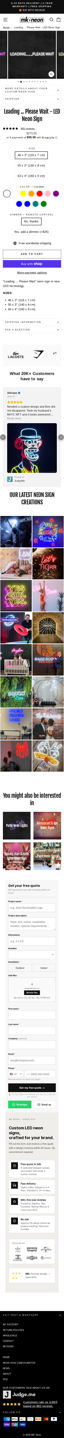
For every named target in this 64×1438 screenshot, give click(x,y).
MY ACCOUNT (10, 1268)
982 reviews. (28, 128)
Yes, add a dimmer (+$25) (31, 231)
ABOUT (7, 1317)
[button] (32, 137)
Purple (56, 193)
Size (32, 148)
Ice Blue (27, 203)
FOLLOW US (11, 1356)
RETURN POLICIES (13, 1273)
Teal (35, 203)
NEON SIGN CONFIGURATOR (19, 1306)
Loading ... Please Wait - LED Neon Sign (37, 27)
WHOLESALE (10, 1279)
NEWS (6, 1312)
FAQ (5, 1323)
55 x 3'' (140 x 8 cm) (31, 165)
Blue (19, 203)
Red (39, 193)
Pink (47, 193)
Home (6, 27)
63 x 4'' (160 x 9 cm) (31, 176)
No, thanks (31, 221)
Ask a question (17, 330)
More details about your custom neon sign (26, 90)
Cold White (6, 193)
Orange (31, 193)
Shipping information (23, 322)
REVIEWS (8, 1290)
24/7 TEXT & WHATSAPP (21, 1259)
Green (43, 203)
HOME (6, 1301)
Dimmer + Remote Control (32, 215)
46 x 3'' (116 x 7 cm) (31, 155)
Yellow (23, 193)
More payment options (32, 272)
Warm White (15, 193)
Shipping (12, 99)
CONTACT (8, 1284)
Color (32, 187)
